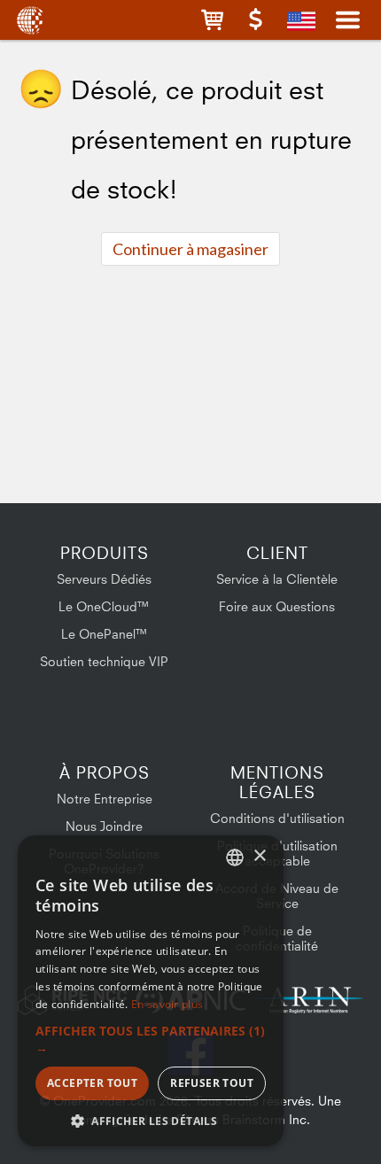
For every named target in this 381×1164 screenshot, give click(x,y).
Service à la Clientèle (277, 578)
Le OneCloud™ (104, 606)
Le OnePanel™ (104, 633)
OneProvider (28, 20)
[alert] (151, 990)
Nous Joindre (104, 826)
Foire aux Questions (277, 606)
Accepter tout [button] (92, 1082)
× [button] (259, 856)
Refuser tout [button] (211, 1082)
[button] (212, 19)
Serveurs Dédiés (104, 578)
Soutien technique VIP (104, 661)
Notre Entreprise (104, 798)
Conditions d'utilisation (277, 818)
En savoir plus (167, 1004)
